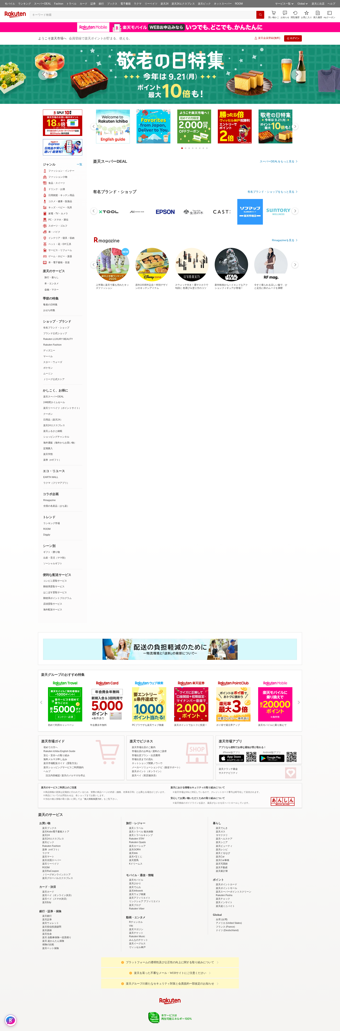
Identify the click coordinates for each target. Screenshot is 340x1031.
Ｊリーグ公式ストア (54, 379)
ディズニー (49, 350)
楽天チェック (223, 933)
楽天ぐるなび (223, 887)
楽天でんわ (135, 921)
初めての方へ (50, 747)
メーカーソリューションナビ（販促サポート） (156, 767)
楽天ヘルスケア (224, 873)
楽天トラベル (136, 862)
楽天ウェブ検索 (137, 928)
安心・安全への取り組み (56, 755)
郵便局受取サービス (54, 586)
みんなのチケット (138, 974)
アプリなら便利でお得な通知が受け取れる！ (242, 747)
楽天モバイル (136, 914)
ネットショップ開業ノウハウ (147, 763)
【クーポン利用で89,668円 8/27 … (237, 384)
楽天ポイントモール (226, 922)
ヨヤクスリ (222, 869)
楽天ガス (220, 866)
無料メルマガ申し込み (55, 759)
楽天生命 (47, 968)
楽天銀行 (47, 950)
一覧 (79, 164)
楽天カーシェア (137, 880)
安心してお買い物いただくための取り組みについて (198, 798)
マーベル (48, 356)
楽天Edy (46, 936)
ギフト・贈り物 (51, 552)
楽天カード (48, 926)
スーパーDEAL (42, 3)
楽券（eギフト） (52, 459)
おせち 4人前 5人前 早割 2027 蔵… (128, 384)
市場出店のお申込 (141, 751)
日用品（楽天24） (53, 419)
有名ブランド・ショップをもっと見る (271, 300)
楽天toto (133, 887)
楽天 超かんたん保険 (53, 975)
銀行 (101, 3)
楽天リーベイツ (50, 898)
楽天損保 (47, 964)
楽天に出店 (318, 3)
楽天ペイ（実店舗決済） (145, 775)
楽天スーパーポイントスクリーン (233, 926)
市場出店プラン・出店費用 (146, 755)
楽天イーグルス (137, 978)
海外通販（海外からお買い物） (59, 442)
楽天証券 (47, 954)
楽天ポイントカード (226, 919)
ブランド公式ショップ (55, 333)
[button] (285, 15)
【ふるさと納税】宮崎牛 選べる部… (215, 384)
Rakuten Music (137, 971)
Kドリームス (135, 898)
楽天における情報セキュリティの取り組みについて (198, 787)
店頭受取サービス (52, 603)
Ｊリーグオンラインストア (56, 909)
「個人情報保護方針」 (93, 799)
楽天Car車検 (222, 894)
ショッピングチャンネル (56, 436)
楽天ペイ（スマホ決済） (55, 933)
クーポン (48, 414)
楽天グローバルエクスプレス (57, 912)
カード (83, 3)
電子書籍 (125, 3)
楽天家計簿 (222, 905)
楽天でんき (222, 862)
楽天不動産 (222, 902)
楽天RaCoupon (50, 905)
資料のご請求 (159, 751)
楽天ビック (204, 3)
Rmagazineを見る (283, 521)
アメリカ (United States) (229, 957)
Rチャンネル (136, 956)
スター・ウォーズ (52, 362)
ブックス (112, 3)
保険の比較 (48, 979)
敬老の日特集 (50, 304)
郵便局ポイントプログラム (57, 598)
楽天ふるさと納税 (52, 431)
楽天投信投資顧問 (51, 961)
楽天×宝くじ (135, 891)
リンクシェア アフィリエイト (144, 935)
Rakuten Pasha (224, 929)
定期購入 (48, 448)
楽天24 (164, 3)
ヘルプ (331, 3)
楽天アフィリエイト (139, 932)
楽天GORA (135, 884)
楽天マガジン (136, 963)
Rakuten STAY (136, 873)
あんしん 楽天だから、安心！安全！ (283, 801)
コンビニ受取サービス (55, 580)
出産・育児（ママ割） (55, 557)
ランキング (24, 3)
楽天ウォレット (50, 957)
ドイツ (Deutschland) (227, 964)
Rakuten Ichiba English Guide (59, 751)
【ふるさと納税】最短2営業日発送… (281, 384)
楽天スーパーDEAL (53, 396)
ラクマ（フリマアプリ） (56, 483)
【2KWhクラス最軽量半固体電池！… (260, 384)
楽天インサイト (224, 936)
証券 (93, 3)
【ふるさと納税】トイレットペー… (149, 384)
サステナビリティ (228, 773)
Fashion (58, 3)
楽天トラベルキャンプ (141, 869)
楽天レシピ (222, 884)
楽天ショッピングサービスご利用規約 (63, 767)
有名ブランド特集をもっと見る (275, 469)
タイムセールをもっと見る (277, 408)
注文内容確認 (53, 775)
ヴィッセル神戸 (137, 981)
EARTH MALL (50, 477)
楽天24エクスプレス (183, 3)
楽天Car (220, 891)
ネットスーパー (223, 3)
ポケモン (48, 367)
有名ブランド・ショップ (56, 327)
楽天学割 (48, 454)
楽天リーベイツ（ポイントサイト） (62, 408)
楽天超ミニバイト (225, 940)
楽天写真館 (222, 898)
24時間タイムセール (54, 402)
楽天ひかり (135, 918)
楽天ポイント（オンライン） (147, 771)
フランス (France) (225, 961)
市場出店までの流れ (142, 759)
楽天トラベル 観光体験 (141, 866)
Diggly (46, 534)
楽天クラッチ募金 (228, 769)
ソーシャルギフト (52, 563)
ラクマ (137, 3)
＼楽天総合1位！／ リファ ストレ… (193, 384)
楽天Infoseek (136, 925)
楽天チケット (136, 967)
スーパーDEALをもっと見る (277, 161)
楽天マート (48, 891)
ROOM (239, 3)
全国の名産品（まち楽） (56, 506)
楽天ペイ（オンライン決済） (57, 929)
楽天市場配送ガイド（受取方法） (61, 763)
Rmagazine (49, 500)
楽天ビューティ (224, 880)
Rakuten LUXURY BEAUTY (58, 339)
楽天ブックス (49, 862)
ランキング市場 (51, 523)
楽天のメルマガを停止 (73, 775)
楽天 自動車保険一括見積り (56, 972)
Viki (131, 960)
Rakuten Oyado (137, 876)
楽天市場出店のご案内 (143, 747)
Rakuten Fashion (52, 344)
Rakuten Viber (136, 943)
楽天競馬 (134, 894)
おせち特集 (49, 310)
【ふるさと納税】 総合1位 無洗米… (171, 384)
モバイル (10, 3)
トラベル (71, 3)
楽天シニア (222, 876)
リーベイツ (151, 3)
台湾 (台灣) (221, 954)
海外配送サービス (52, 609)
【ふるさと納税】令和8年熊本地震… (105, 384)
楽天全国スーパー (51, 894)
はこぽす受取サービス (55, 592)
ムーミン (48, 373)
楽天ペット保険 (50, 982)
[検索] (260, 15)
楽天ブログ (135, 939)
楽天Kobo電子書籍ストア (55, 866)
